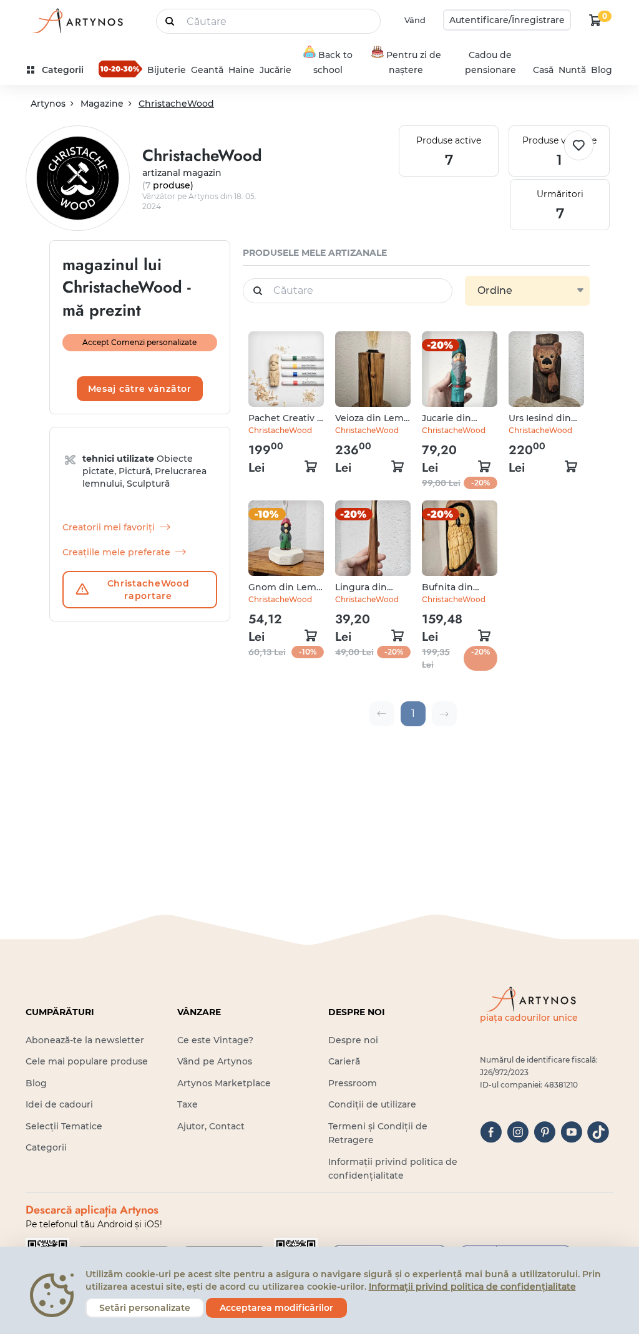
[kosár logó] (595, 19)
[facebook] (491, 1132)
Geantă (207, 69)
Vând (415, 20)
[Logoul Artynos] (77, 20)
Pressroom (352, 1083)
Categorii (46, 1147)
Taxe (187, 1104)
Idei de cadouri (59, 1104)
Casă (543, 69)
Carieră (344, 1061)
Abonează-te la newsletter (85, 1040)
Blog (601, 69)
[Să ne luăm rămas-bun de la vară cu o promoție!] (120, 69)
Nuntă (572, 69)
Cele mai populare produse (87, 1061)
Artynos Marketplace (224, 1083)
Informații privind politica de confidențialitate (472, 1286)
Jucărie (275, 69)
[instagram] (518, 1132)
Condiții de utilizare (372, 1104)
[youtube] (571, 1132)
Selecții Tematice (64, 1126)
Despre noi (353, 1040)
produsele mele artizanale (315, 252)
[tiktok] (598, 1132)
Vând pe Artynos (214, 1061)
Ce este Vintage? (215, 1040)
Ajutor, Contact (211, 1126)
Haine (241, 69)
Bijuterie (166, 69)
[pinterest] (544, 1132)
